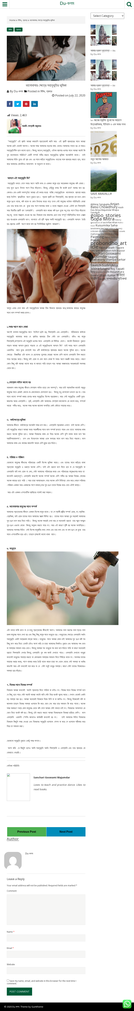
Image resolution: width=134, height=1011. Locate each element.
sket (114, 262)
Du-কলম (67, 3)
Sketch (96, 265)
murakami (104, 231)
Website (11, 964)
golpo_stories (106, 215)
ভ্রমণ (95, 278)
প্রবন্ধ (25, 20)
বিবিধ (19, 20)
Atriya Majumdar (103, 210)
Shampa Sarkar (116, 259)
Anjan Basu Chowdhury (105, 205)
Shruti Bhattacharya (101, 262)
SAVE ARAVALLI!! (101, 194)
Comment (12, 891)
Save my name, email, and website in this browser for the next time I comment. (41, 982)
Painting (97, 237)
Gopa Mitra (102, 219)
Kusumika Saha (107, 225)
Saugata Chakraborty (104, 258)
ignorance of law (98, 222)
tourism (99, 272)
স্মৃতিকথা (122, 278)
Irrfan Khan (112, 222)
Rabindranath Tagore (111, 247)
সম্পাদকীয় (111, 278)
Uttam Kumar (107, 275)
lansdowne (95, 228)
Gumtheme (37, 1006)
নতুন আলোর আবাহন (99, 159)
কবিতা (120, 275)
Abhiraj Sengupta (100, 204)
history (118, 220)
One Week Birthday (109, 234)
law (102, 228)
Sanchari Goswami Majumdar (106, 255)
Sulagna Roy (107, 269)
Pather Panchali (111, 237)
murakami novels (117, 231)
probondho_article (109, 245)
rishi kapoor (118, 250)
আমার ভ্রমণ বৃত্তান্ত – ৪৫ (103, 85)
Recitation (105, 250)
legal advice (109, 228)
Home (12, 20)
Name (10, 932)
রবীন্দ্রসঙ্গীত (102, 279)
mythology (95, 234)
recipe (95, 250)
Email (10, 948)
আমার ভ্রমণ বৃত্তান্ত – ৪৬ (103, 50)
